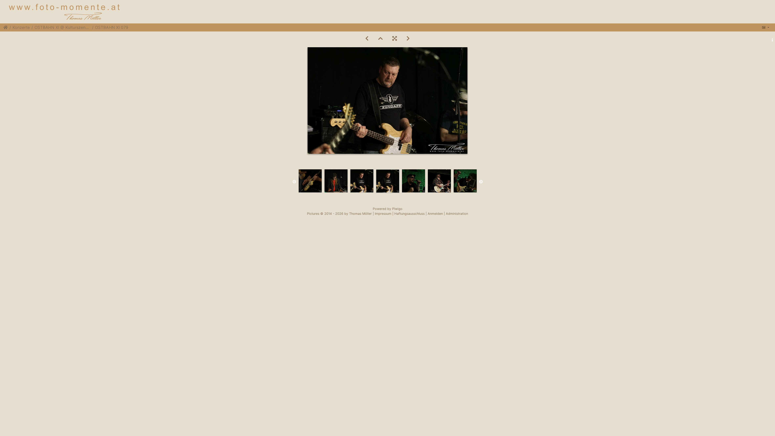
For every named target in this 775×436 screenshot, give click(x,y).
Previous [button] (294, 182)
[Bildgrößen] (765, 27)
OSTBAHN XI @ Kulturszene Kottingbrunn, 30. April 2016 (62, 27)
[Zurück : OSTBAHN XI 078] (366, 38)
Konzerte (21, 27)
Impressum (383, 214)
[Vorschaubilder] (380, 38)
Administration (457, 214)
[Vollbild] (395, 38)
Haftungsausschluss (409, 214)
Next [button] (481, 182)
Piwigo (397, 209)
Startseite (5, 27)
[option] (310, 181)
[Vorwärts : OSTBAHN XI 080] (408, 38)
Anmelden (435, 214)
